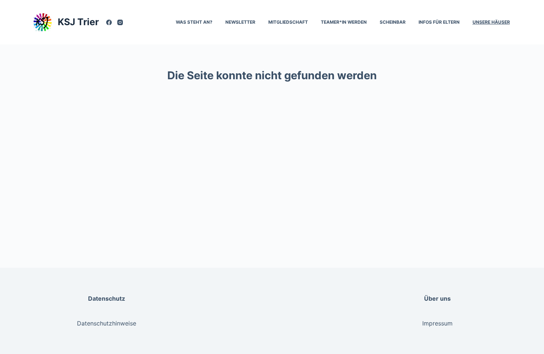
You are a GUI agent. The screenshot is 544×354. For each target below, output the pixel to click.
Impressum (437, 323)
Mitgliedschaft (288, 22)
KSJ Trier (78, 21)
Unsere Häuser (491, 22)
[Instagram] (120, 22)
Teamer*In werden (344, 22)
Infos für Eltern (439, 22)
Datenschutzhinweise (106, 323)
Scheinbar (393, 22)
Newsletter (240, 22)
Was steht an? (194, 22)
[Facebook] (109, 22)
